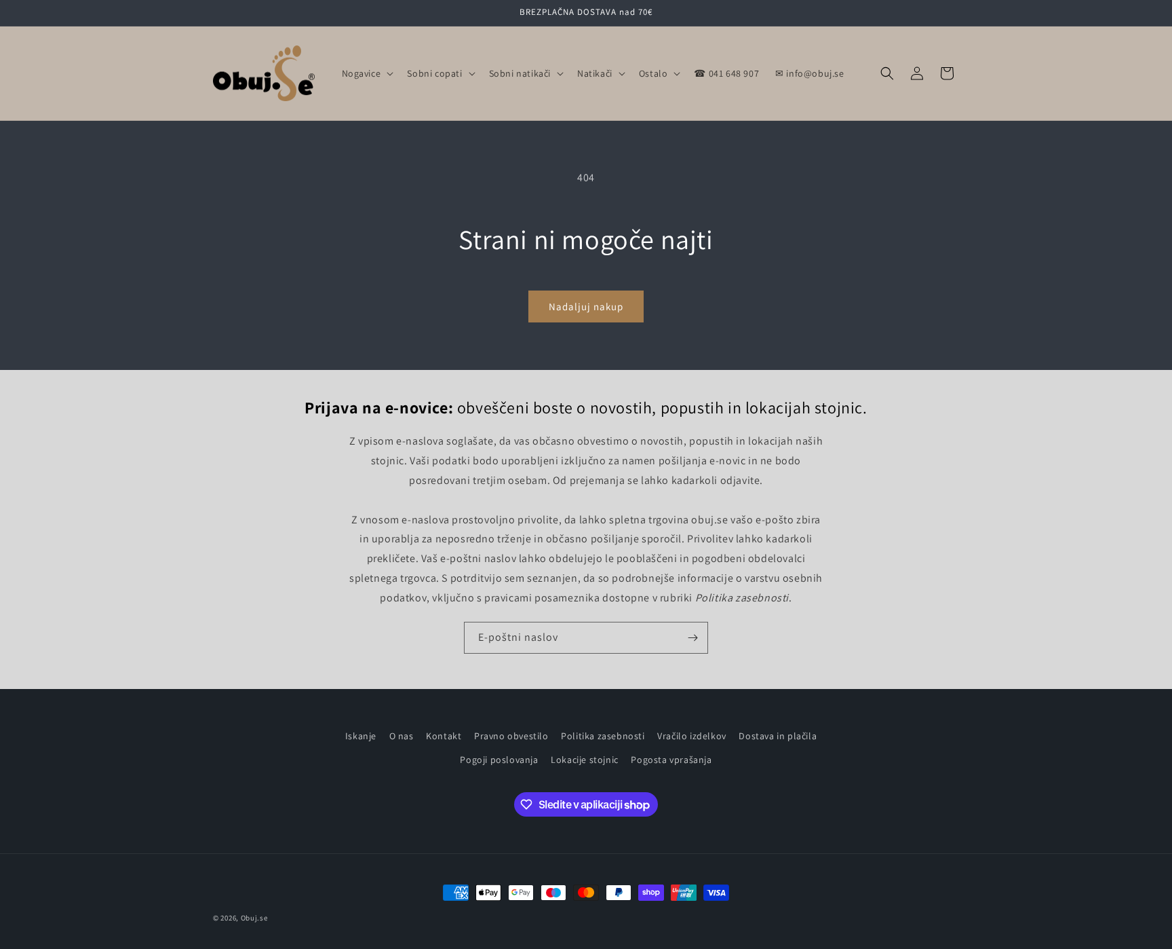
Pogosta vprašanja (671, 759)
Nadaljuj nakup (586, 306)
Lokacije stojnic (585, 759)
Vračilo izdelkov (691, 736)
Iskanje (360, 736)
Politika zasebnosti (602, 736)
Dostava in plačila (778, 736)
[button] (366, 73)
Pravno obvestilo (511, 736)
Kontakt (443, 736)
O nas (401, 736)
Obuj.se (254, 918)
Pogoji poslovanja (499, 759)
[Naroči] (692, 638)
